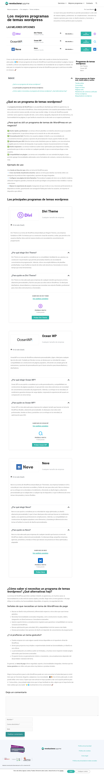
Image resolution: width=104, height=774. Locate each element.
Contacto (89, 3)
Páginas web (79, 89)
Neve (82, 70)
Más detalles (68, 34)
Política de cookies (85, 751)
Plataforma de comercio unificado (86, 92)
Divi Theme (84, 66)
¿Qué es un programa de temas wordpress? (27, 84)
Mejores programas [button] (75, 3)
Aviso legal (84, 756)
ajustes (61, 770)
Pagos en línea (80, 87)
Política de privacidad (84, 746)
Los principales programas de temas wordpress (28, 88)
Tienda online (79, 83)
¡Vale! (71, 771)
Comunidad (79, 85)
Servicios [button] (61, 3)
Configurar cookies (83, 771)
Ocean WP (83, 68)
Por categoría (24, 9)
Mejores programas (12, 9)
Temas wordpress (81, 94)
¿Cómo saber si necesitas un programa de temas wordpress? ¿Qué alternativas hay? (40, 91)
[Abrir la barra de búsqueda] (96, 3)
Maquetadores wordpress (83, 96)
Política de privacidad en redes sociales (85, 761)
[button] (72, 78)
